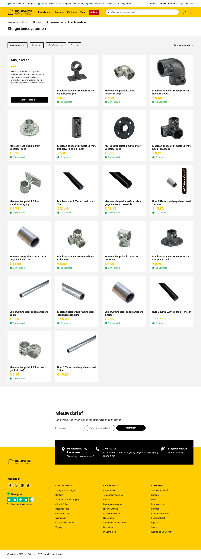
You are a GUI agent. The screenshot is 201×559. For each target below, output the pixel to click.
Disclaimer (108, 527)
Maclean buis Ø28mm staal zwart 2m (76, 203)
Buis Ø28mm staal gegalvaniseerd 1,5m (76, 369)
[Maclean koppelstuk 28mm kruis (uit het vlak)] (29, 348)
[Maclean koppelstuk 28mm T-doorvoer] (124, 238)
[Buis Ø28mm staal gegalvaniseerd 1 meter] (124, 293)
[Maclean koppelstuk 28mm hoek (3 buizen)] (76, 238)
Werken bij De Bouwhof (162, 532)
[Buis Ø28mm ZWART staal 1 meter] (171, 293)
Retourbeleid (109, 490)
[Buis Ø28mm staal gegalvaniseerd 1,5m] (76, 348)
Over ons (172, 3)
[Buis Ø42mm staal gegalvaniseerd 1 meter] (171, 182)
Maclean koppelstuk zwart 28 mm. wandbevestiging (76, 92)
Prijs (73, 45)
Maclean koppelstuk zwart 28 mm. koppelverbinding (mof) (76, 147)
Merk (34, 45)
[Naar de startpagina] (20, 12)
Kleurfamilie (54, 45)
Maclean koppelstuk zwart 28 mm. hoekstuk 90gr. (171, 92)
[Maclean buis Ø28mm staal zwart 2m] (76, 182)
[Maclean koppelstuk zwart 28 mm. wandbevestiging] (76, 72)
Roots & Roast (158, 518)
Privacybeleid (109, 532)
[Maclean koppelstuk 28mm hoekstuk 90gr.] (124, 72)
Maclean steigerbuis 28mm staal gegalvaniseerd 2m (28, 258)
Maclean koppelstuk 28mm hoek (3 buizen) (75, 258)
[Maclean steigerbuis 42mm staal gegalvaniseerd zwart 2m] (124, 182)
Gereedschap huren (64, 522)
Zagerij (58, 527)
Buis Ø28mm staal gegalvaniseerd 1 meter (124, 313)
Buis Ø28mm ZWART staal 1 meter (171, 311)
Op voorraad (15, 45)
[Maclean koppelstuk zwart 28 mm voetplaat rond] (171, 238)
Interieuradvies (158, 504)
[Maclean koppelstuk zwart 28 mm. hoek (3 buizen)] (171, 127)
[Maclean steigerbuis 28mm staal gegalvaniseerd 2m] (29, 238)
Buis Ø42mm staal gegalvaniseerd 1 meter (171, 203)
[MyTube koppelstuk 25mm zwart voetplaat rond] (124, 127)
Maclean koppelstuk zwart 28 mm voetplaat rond (171, 258)
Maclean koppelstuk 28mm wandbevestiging (25, 203)
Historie (155, 495)
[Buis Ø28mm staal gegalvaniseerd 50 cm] (29, 293)
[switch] (183, 4)
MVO (153, 499)
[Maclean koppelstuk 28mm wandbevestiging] (29, 182)
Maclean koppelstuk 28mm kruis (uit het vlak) (28, 369)
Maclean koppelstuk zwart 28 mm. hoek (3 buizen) (171, 147)
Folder (153, 3)
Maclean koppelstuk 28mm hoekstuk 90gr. (120, 92)
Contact (162, 3)
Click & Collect (62, 504)
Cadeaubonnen (62, 513)
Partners (155, 509)
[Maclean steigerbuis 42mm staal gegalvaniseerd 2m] (76, 293)
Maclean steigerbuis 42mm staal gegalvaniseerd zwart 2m (123, 203)
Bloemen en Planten (160, 513)
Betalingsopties (63, 509)
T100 (21, 554)
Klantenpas (60, 518)
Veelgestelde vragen (65, 490)
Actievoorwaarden (111, 513)
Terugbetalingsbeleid (113, 495)
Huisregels (108, 518)
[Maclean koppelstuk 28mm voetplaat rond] (29, 127)
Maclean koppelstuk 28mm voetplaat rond (25, 147)
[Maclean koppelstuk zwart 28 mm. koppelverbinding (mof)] (76, 127)
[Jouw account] (185, 12)
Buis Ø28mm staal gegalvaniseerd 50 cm (29, 313)
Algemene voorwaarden (114, 522)
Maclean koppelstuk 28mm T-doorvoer (121, 258)
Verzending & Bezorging (67, 499)
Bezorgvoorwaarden (113, 504)
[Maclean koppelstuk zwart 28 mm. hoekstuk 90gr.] (171, 72)
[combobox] (144, 12)
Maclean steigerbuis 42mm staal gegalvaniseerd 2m (75, 313)
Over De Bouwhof (159, 490)
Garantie (107, 499)
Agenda (154, 522)
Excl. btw (189, 3)
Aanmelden (131, 428)
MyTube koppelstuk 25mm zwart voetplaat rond (123, 147)
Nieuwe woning (110, 509)
